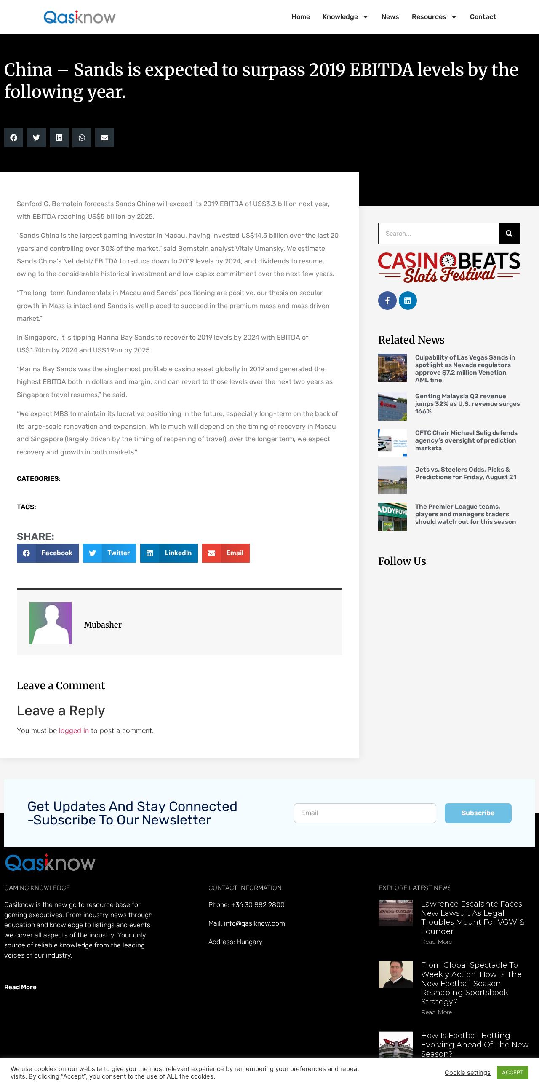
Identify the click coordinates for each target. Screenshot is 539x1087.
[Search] (509, 233)
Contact (483, 17)
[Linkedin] (408, 300)
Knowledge (340, 17)
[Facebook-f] (387, 300)
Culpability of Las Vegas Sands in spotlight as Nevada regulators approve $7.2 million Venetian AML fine (465, 369)
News (390, 17)
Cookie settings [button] (468, 1072)
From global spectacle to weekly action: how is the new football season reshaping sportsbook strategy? (471, 983)
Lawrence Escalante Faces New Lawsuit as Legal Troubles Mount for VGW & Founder (472, 917)
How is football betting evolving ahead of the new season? (475, 1044)
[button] (13, 137)
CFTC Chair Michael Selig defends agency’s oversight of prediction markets (466, 440)
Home (300, 17)
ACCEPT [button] (512, 1072)
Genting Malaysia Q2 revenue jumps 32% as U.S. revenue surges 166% (467, 403)
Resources (429, 17)
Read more (436, 941)
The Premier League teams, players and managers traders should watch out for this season (465, 514)
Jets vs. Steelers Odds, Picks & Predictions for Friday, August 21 (465, 473)
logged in (74, 730)
